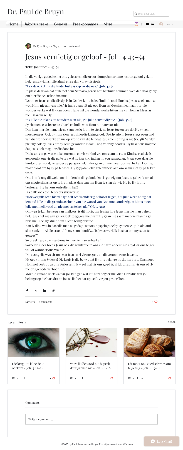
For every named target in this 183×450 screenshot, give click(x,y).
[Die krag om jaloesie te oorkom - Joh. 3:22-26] (33, 342)
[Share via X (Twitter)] (36, 290)
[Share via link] (53, 290)
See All (171, 321)
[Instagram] (136, 24)
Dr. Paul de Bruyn (36, 11)
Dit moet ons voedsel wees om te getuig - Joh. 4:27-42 (149, 366)
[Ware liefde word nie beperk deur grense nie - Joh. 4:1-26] (91, 342)
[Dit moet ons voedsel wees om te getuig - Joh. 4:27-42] (149, 342)
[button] (60, 24)
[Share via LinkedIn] (44, 290)
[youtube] (147, 24)
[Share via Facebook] (27, 290)
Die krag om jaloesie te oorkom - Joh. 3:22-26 (28, 366)
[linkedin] (152, 24)
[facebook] (142, 24)
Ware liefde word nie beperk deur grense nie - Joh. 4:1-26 (90, 366)
